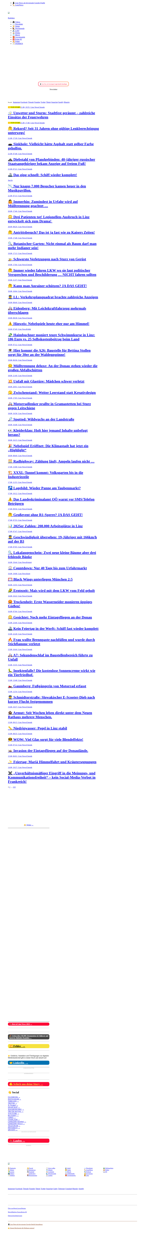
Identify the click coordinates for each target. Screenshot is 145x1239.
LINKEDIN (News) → (16, 1124)
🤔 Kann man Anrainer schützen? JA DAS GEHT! (47, 286)
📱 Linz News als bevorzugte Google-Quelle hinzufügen (25, 1224)
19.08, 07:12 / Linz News (17, 345)
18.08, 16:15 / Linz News (17, 440)
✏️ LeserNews (17, 5)
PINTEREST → (14, 1128)
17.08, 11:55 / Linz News (17, 482)
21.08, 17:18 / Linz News (17, 138)
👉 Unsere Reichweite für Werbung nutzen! (21, 1228)
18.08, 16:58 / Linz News (17, 413)
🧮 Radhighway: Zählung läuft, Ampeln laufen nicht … (51, 461)
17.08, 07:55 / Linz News (17, 520)
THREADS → (13, 1101)
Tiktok (48, 102)
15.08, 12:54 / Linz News (17, 692)
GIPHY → (12, 1118)
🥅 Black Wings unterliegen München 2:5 (40, 579)
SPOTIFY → (13, 1130)
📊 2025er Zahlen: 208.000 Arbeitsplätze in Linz (45, 526)
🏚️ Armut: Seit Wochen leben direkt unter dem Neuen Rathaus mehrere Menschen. (50, 715)
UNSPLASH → (14, 1120)
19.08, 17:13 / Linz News (17, 253)
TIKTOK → (12, 1103)
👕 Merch (16, 35)
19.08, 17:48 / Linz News (17, 238)
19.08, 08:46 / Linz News (17, 302)
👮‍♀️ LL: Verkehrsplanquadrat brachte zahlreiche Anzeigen (53, 297)
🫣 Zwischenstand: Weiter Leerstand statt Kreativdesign (52, 392)
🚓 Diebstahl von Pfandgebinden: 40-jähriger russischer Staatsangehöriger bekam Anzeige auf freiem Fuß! (51, 161)
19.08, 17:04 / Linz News (17, 265)
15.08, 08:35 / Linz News (17, 734)
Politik (28, 329)
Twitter (43, 102)
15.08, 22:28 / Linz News (17, 634)
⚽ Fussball (30, 1172)
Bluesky (67, 102)
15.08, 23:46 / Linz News (17, 623)
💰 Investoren (88, 1173)
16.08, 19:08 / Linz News (17, 574)
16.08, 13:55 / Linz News (17, 585)
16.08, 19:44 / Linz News (17, 562)
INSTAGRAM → (14, 1099)
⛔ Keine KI (17, 39)
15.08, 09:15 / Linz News (17, 722)
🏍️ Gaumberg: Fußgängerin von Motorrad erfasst (47, 686)
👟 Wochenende (51, 1173)
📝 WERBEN (17, 44)
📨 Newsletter (17, 24)
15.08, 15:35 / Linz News (17, 665)
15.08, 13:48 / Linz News (17, 680)
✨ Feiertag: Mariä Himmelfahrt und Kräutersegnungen (52, 762)
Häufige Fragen (16, 1212)
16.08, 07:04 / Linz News (17, 611)
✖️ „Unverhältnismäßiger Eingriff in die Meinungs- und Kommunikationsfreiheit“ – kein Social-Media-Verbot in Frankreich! (51, 777)
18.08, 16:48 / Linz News (17, 425)
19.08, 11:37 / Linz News (17, 280)
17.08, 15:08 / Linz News (17, 467)
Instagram (16, 102)
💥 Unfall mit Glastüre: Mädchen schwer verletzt (46, 381)
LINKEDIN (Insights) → (17, 1122)
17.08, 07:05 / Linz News (17, 547)
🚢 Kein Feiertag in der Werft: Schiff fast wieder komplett (53, 628)
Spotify (60, 102)
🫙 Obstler (49, 1170)
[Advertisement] (72, 63)
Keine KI (24, 1212)
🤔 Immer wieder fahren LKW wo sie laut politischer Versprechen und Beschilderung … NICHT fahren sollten (52, 272)
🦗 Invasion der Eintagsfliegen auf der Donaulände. (48, 751)
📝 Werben (11, 1175)
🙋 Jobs (86, 1175)
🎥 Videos (16, 22)
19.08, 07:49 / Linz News (17, 329)
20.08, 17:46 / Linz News (17, 211)
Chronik (42, 107)
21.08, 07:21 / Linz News (17, 169)
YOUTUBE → (13, 1113)
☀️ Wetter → (28, 825)
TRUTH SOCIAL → (15, 1111)
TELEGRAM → (14, 1126)
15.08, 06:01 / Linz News (17, 756)
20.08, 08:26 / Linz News (17, 227)
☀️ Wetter (16, 26)
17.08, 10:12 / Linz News (17, 493)
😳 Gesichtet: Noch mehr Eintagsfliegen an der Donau (50, 617)
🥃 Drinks (16, 33)
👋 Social (30, 1168)
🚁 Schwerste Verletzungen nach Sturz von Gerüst (47, 259)
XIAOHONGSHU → (16, 1109)
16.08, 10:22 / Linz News (17, 596)
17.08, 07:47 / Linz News (17, 531)
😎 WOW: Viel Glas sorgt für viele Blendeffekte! (45, 739)
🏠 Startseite (12, 1168)
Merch (10, 1212)
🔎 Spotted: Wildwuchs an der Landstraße (41, 419)
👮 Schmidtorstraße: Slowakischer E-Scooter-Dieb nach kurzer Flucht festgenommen (51, 699)
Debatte (23, 1208)
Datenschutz (12, 1215)
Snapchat (54, 102)
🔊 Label (15, 31)
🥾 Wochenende (18, 28)
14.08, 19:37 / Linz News (17, 767)
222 (14, 787)
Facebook (24, 102)
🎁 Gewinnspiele (18, 37)
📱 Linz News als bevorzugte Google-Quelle (28, 3)
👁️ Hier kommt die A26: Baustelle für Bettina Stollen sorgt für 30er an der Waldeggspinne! (49, 352)
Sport (28, 574)
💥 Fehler (16, 41)
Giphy (55, 1189)
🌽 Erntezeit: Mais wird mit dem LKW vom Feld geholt (51, 590)
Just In (10, 180)
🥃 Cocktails (50, 1172)
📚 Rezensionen (32, 1175)
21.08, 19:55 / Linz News (29, 107)
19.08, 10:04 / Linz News (17, 291)
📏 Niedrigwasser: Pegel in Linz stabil (37, 728)
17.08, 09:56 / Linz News (17, 509)
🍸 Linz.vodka (50, 1168)
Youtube (37, 102)
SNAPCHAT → (14, 1107)
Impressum (19, 1215)
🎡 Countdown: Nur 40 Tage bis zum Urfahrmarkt (47, 568)
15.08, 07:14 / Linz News (17, 745)
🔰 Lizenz (11, 1172)
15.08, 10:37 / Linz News (17, 707)
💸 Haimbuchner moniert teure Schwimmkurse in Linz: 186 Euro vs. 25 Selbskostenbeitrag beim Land (51, 337)
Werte (15, 1208)
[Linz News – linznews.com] (9, 12)
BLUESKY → (13, 1115)
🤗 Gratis (68, 1170)
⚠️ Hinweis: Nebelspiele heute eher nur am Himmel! (48, 324)
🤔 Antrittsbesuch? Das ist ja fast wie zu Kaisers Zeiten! (51, 232)
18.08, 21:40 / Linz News (17, 376)
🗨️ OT (105, 1172)
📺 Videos (11, 1173)
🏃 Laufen (49, 1175)
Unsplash (68, 1189)
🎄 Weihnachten (108, 1168)
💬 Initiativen (31, 1170)
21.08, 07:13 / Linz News (17, 196)
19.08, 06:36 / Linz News (17, 360)
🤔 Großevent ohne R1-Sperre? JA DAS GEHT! (45, 515)
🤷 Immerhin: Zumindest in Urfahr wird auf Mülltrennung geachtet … (43, 203)
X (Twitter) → (13, 1105)
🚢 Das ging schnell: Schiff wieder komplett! (42, 175)
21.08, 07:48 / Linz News (17, 154)
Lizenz (19, 1208)
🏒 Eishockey (31, 1173)
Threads (31, 102)
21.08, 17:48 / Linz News (29, 123)
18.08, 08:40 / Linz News (17, 456)
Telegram (61, 1189)
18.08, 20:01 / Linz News (17, 387)
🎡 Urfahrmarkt (70, 1173)
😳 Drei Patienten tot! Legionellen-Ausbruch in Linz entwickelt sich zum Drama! (48, 219)
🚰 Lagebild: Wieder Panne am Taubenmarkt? (44, 488)
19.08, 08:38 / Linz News (17, 318)
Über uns (10, 1208)
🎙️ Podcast (87, 1172)
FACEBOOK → (14, 1097)
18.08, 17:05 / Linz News (17, 398)
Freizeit (29, 562)
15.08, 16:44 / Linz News (17, 649)
